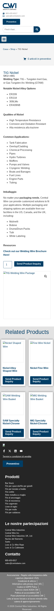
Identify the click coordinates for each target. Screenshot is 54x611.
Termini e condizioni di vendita (17, 456)
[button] (4, 39)
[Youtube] (21, 451)
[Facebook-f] (4, 451)
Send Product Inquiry (29, 263)
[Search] (37, 29)
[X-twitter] (9, 451)
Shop (12, 49)
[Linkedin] (15, 451)
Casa (5, 49)
